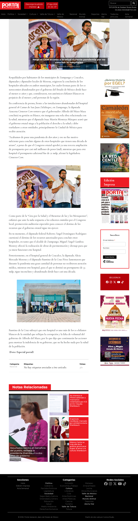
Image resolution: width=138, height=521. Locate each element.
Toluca (69, 509)
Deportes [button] (95, 14)
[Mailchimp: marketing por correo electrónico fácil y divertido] (108, 262)
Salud (48, 504)
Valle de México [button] (60, 15)
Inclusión (69, 483)
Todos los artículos (114, 15)
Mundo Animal (89, 499)
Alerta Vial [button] (104, 15)
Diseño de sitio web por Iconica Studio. (99, 517)
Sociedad (48, 494)
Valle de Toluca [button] (47, 14)
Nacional (13, 367)
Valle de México (89, 494)
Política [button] (11, 14)
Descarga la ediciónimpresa (34, 5)
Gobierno (48, 486)
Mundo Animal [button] (82, 15)
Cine (69, 494)
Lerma (89, 488)
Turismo (69, 504)
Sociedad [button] (22, 14)
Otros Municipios (89, 491)
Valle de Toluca (69, 507)
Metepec (89, 483)
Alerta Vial (89, 504)
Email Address (109, 240)
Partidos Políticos (49, 488)
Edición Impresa (23, 486)
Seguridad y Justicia (49, 496)
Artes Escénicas (69, 496)
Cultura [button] (33, 14)
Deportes (89, 501)
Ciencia (69, 501)
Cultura (69, 488)
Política (48, 483)
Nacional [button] (73, 14)
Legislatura (49, 491)
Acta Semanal (129, 15)
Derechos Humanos (49, 509)
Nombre (106, 248)
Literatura (69, 491)
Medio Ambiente (48, 507)
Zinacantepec (89, 486)
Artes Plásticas (68, 499)
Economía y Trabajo (69, 486)
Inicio (3, 14)
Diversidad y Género (49, 499)
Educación (49, 501)
